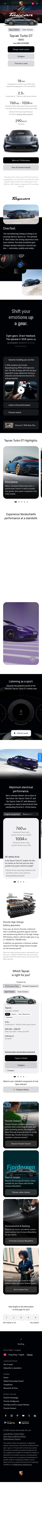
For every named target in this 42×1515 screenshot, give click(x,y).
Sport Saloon (14, 29)
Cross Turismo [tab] (23, 980)
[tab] (21, 367)
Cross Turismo (27, 29)
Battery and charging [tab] (31, 802)
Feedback (40, 757)
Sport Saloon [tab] (9, 980)
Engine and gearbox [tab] (12, 802)
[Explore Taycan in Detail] (21, 988)
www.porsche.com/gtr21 (25, 114)
